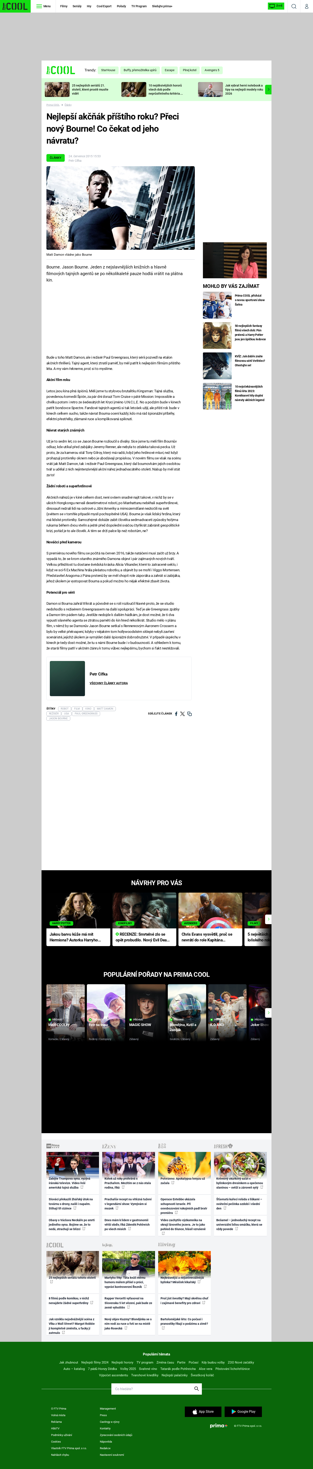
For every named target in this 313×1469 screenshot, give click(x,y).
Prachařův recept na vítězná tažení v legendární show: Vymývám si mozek (128, 1204)
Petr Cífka (75, 160)
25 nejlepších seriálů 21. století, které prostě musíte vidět (90, 89)
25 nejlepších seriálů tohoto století (72, 1277)
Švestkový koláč (202, 1375)
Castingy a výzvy (109, 1421)
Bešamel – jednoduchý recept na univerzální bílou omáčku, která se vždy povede (239, 1224)
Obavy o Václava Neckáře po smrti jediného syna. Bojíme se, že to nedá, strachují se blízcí (72, 1224)
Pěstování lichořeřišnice (232, 1369)
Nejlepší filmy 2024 (94, 1362)
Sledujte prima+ (162, 6)
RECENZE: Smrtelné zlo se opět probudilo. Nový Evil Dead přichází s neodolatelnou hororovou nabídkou (142, 937)
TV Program (139, 6)
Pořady (121, 6)
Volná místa (58, 1415)
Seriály (77, 6)
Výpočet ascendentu (113, 1375)
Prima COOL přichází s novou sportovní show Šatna (250, 300)
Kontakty (105, 1428)
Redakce (105, 1448)
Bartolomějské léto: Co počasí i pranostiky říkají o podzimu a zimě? (184, 1321)
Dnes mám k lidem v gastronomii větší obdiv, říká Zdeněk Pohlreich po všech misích (127, 1224)
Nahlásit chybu (60, 1454)
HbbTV (55, 1428)
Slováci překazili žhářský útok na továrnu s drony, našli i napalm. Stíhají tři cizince (71, 1204)
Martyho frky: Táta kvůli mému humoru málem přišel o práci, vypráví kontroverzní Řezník (125, 1282)
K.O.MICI (217, 1025)
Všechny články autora (109, 683)
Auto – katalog (74, 1369)
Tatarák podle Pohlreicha (178, 1369)
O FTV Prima (58, 1408)
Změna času (165, 1362)
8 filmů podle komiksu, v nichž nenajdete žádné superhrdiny (69, 1300)
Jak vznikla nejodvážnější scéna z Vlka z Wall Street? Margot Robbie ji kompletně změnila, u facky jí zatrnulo (72, 1326)
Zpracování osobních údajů (116, 1435)
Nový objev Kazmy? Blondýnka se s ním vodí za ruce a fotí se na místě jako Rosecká (128, 1323)
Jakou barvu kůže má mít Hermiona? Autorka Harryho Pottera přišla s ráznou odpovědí (74, 937)
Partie (181, 1362)
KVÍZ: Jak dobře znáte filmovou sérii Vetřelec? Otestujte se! (250, 361)
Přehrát (57, 1019)
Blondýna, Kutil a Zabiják (183, 1027)
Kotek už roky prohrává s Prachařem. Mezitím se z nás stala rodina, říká (128, 1183)
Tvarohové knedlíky (144, 1375)
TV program (144, 1362)
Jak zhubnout (68, 1362)
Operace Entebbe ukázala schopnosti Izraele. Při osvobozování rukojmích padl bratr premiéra (184, 1206)
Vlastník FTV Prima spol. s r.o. (69, 1448)
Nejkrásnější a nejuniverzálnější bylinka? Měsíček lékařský (182, 1280)
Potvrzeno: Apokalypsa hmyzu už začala (183, 1181)
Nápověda (106, 1441)
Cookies (56, 1441)
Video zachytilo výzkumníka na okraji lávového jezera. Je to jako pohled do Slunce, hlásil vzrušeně (183, 1224)
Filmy (63, 6)
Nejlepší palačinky (175, 1375)
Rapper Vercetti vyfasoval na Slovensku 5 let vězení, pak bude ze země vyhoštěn (128, 1303)
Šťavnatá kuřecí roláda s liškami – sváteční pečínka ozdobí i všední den (239, 1204)
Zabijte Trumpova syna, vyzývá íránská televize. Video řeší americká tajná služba (69, 1183)
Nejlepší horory (122, 1362)
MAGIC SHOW (140, 1025)
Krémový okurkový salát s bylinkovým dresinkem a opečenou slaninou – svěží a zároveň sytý (239, 1183)
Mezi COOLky (58, 1025)
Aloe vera (205, 1369)
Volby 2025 (128, 1369)
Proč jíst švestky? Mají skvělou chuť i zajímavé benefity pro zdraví (184, 1300)
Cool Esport (104, 6)
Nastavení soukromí (112, 1454)
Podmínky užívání (61, 1435)
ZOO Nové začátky (241, 1362)
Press (103, 1415)
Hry (89, 6)
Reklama (56, 1421)
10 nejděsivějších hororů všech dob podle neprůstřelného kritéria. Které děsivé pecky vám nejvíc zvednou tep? (165, 93)
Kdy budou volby (213, 1362)
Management (108, 1408)
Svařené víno (148, 1369)
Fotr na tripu (98, 1025)
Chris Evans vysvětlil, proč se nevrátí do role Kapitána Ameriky (207, 937)
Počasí (193, 1362)
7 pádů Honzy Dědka (102, 1369)
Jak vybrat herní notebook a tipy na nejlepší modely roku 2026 (244, 89)
